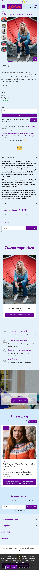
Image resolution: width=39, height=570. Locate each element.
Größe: (4, 107)
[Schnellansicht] (32, 258)
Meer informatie (25, 567)
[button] (30, 6)
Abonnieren (31, 228)
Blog (4, 461)
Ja (8, 567)
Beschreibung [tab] (8, 157)
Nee (13, 567)
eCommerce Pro (19, 550)
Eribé (3, 95)
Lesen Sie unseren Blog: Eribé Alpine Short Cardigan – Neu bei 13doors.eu (19, 482)
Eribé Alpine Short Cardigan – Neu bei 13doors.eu (19, 465)
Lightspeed (25, 548)
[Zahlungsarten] (19, 148)
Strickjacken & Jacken (17, 119)
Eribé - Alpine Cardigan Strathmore (19, 308)
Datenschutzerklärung (7, 232)
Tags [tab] (4, 203)
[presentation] (10, 39)
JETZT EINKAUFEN (19, 401)
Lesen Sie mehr (7, 86)
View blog (33, 422)
